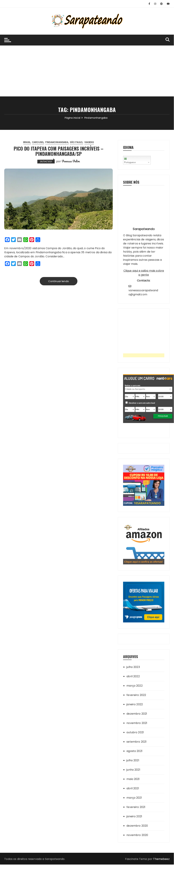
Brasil (26, 142)
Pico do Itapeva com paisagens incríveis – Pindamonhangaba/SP (58, 151)
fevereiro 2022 (136, 695)
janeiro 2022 (134, 704)
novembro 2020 (137, 835)
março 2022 (134, 686)
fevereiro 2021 (135, 807)
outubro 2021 (135, 732)
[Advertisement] (87, 71)
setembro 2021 (136, 742)
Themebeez (161, 859)
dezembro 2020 (137, 826)
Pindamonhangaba (56, 142)
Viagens (89, 142)
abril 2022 (133, 676)
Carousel (38, 142)
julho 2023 (133, 667)
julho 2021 (132, 760)
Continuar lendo (58, 281)
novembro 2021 (136, 723)
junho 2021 (133, 770)
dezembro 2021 (136, 714)
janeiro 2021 (134, 816)
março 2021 (134, 798)
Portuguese (130, 162)
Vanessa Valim (71, 161)
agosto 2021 (134, 751)
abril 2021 (132, 788)
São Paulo (76, 142)
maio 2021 (133, 779)
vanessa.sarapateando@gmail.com (143, 292)
